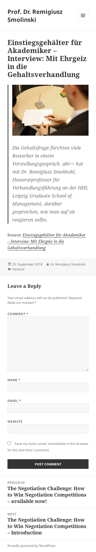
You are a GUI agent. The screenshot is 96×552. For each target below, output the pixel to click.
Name (14, 380)
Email (14, 400)
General (18, 269)
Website (14, 421)
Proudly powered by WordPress (31, 545)
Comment (17, 314)
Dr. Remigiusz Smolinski (67, 264)
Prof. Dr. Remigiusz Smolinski (35, 15)
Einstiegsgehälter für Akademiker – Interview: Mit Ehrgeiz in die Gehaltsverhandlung (46, 241)
